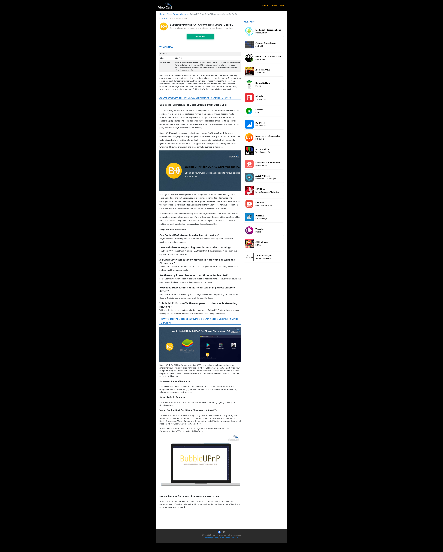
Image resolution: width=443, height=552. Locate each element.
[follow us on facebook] (220, 532)
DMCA (281, 5)
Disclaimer (225, 537)
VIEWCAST (165, 18)
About (265, 5)
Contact (273, 5)
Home (162, 14)
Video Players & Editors (177, 14)
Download (200, 36)
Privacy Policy (211, 537)
